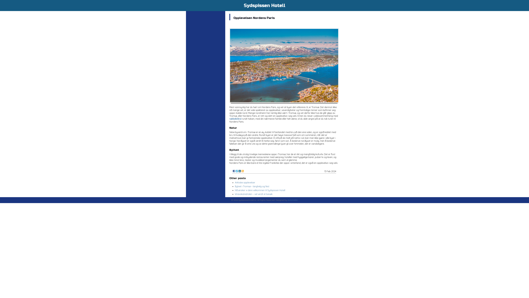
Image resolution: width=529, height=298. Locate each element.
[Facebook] (234, 171)
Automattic (293, 200)
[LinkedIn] (240, 171)
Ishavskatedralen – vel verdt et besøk (253, 194)
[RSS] (242, 171)
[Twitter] (237, 171)
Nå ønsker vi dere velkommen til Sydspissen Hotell (260, 190)
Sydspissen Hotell (264, 5)
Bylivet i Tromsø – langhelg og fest (252, 186)
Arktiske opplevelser (245, 182)
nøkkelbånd (235, 118)
